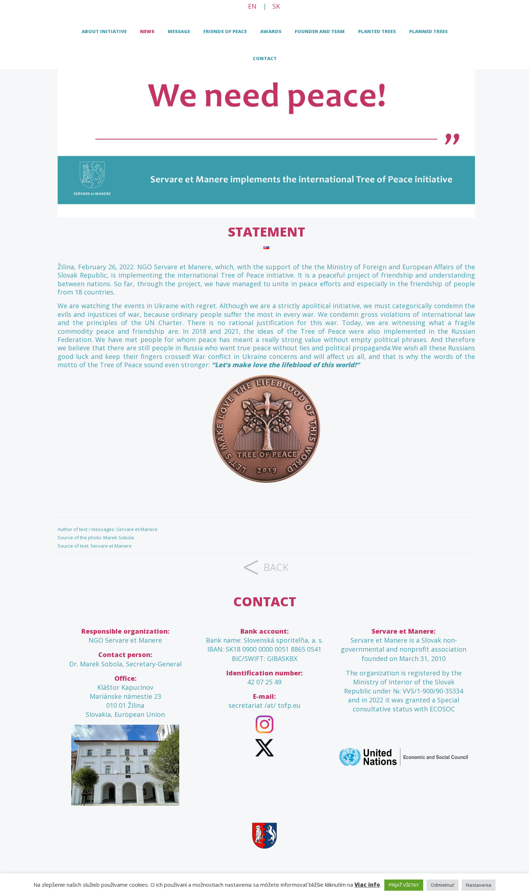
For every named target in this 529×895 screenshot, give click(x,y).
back (276, 567)
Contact (265, 58)
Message (179, 31)
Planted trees (377, 31)
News (147, 31)
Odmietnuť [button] (442, 885)
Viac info (367, 884)
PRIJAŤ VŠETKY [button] (404, 885)
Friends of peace (225, 31)
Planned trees (428, 31)
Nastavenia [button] (478, 885)
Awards (270, 31)
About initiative (104, 31)
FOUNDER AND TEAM (320, 31)
